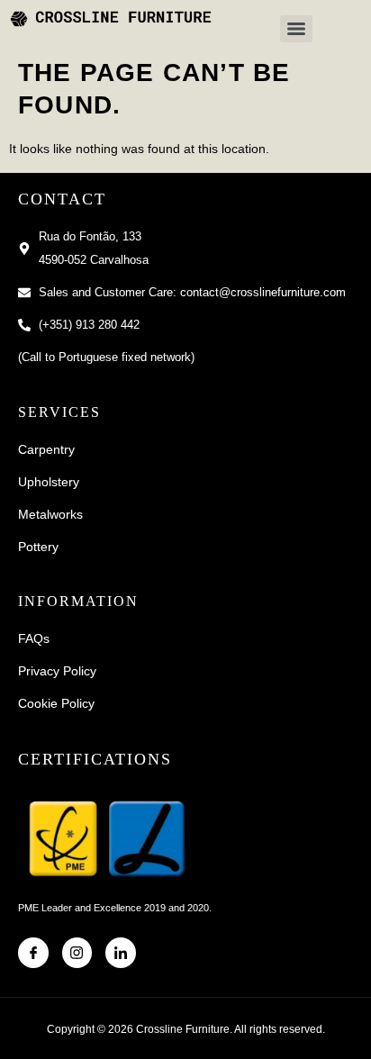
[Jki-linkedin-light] (120, 952)
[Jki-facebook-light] (33, 952)
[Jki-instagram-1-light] (77, 952)
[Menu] (296, 28)
